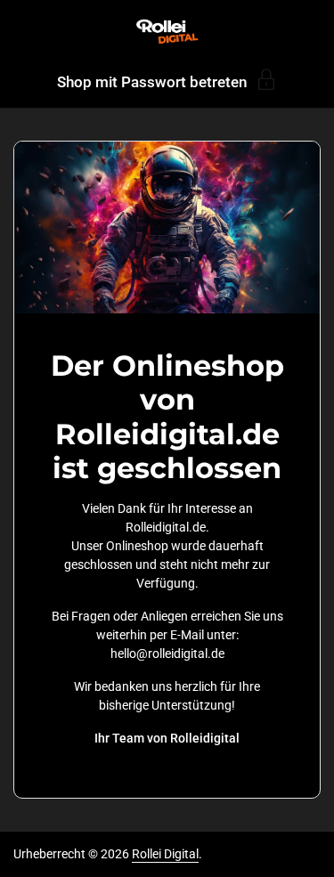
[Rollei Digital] (166, 31)
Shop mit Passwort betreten (152, 81)
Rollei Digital (165, 854)
